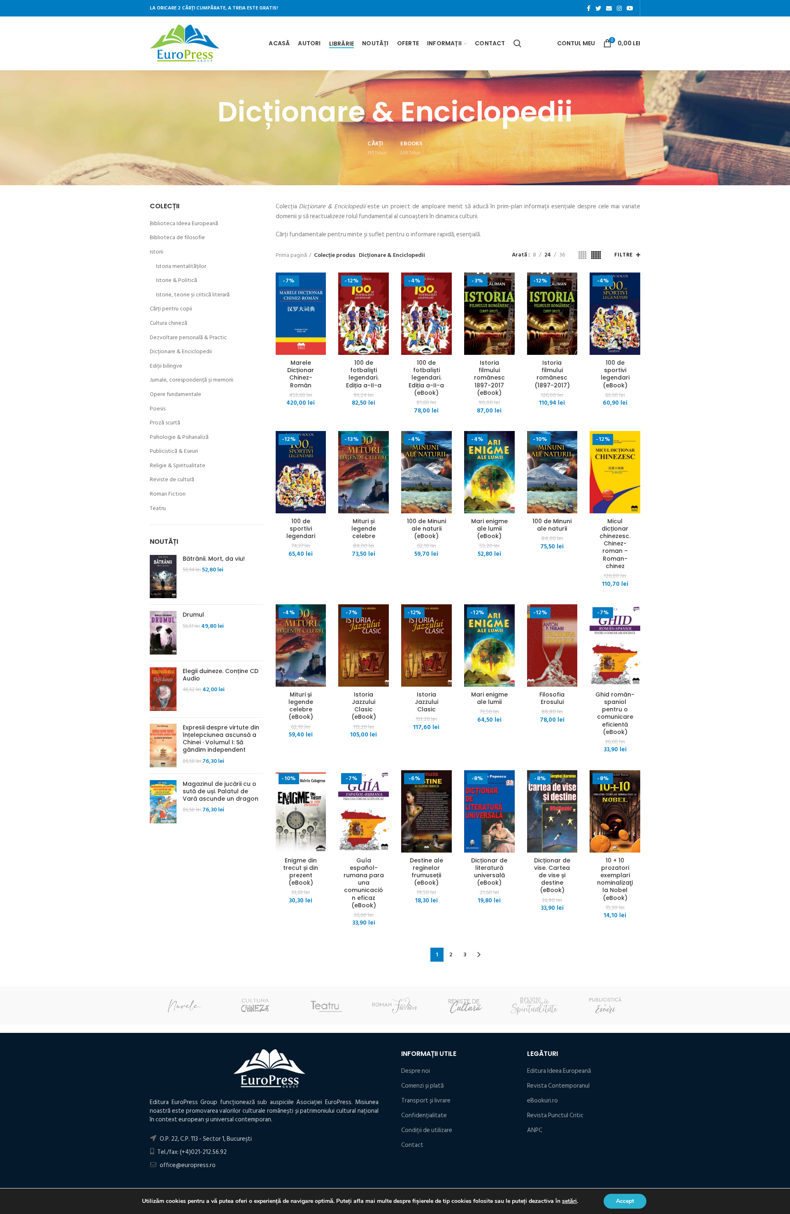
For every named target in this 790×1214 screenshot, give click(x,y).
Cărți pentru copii (171, 309)
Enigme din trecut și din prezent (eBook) (300, 872)
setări (569, 1201)
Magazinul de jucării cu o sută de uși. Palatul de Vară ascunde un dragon (220, 791)
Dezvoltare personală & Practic (188, 337)
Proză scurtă (165, 423)
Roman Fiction (168, 494)
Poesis (157, 409)
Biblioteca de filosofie (177, 237)
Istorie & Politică (176, 280)
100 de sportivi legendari (300, 528)
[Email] (609, 8)
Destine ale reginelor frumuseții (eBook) (426, 872)
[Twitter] (598, 8)
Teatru (158, 508)
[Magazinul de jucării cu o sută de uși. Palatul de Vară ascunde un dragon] (163, 802)
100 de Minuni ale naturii (552, 524)
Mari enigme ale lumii (489, 698)
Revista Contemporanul (558, 1086)
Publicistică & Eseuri (174, 451)
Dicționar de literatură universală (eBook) (489, 872)
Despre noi (415, 1071)
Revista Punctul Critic (555, 1115)
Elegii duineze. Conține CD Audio (220, 674)
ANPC (534, 1130)
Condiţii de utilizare (426, 1130)
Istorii (156, 252)
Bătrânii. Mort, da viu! (214, 558)
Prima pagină (291, 255)
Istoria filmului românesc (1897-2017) (552, 374)
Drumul (193, 614)
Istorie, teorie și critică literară (193, 295)
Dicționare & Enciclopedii (181, 351)
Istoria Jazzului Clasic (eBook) (363, 706)
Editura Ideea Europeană (559, 1071)
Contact (412, 1145)
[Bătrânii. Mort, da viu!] (163, 577)
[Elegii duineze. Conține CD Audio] (163, 689)
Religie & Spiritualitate (177, 465)
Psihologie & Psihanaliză (179, 437)
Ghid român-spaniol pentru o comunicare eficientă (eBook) (614, 713)
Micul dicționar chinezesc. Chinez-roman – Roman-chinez (614, 543)
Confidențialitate (424, 1115)
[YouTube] (630, 8)
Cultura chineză (168, 323)
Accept (625, 1201)
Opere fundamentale (175, 394)
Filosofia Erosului (552, 698)
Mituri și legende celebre (363, 528)
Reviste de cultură (172, 479)
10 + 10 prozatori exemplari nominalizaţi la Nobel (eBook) (615, 879)
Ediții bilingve (166, 366)
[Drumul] (163, 633)
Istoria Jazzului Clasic (426, 702)
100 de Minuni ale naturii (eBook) (426, 528)
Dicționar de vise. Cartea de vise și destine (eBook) (552, 875)
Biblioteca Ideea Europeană (184, 223)
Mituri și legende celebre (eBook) (300, 706)
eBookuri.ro (542, 1100)
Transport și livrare (426, 1100)
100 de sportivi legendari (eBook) (615, 374)
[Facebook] (588, 8)
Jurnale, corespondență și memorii (191, 380)
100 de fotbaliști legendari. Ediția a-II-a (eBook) (426, 377)
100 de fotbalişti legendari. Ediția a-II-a (363, 374)
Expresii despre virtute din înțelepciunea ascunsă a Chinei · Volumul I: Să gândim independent (221, 739)
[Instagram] (619, 8)
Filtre (623, 254)
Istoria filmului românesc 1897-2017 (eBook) (489, 377)
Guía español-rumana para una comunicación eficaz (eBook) (364, 883)
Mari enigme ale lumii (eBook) (489, 528)
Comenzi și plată (422, 1086)
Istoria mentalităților (181, 266)
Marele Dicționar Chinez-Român (300, 374)
